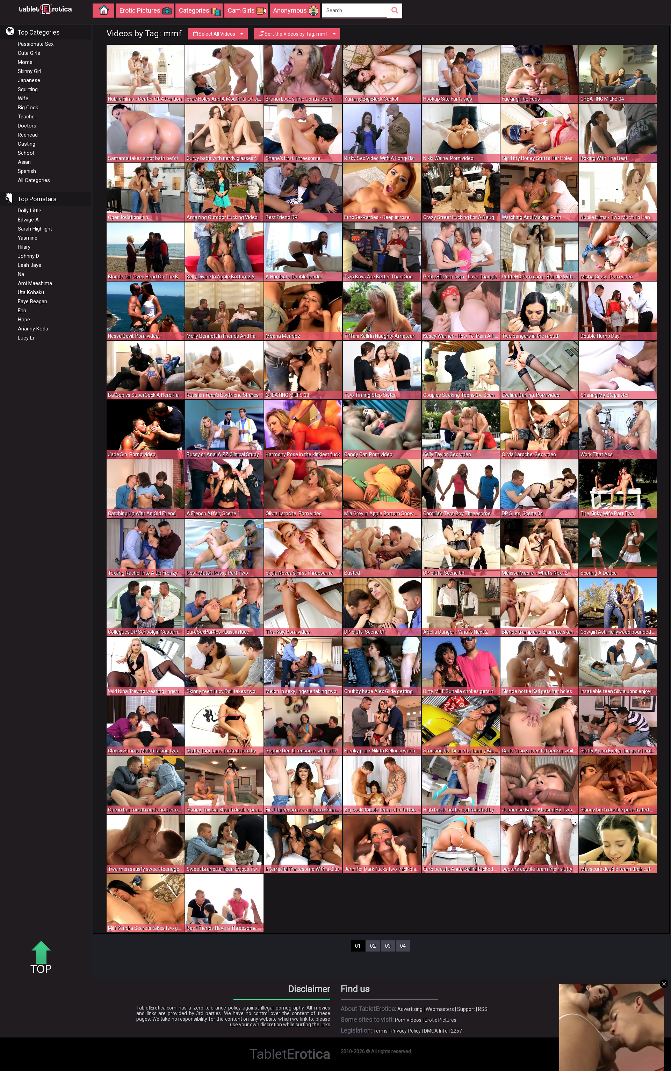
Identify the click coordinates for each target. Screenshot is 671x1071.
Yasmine (27, 238)
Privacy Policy (406, 1031)
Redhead (28, 135)
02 (373, 946)
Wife (23, 98)
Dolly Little (29, 210)
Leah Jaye (29, 265)
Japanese (29, 80)
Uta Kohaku (31, 292)
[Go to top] (43, 957)
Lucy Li (26, 338)
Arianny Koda (33, 329)
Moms (25, 62)
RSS (483, 1009)
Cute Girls (29, 53)
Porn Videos (408, 1020)
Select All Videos (217, 34)
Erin (22, 310)
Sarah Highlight (35, 229)
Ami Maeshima (35, 283)
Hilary (24, 247)
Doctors (27, 126)
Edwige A (28, 220)
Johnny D (28, 256)
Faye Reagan (32, 301)
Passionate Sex (35, 44)
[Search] (394, 10)
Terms (380, 1031)
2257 (456, 1031)
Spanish (27, 171)
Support (466, 1009)
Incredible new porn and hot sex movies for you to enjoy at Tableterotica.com (45, 8)
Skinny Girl (29, 71)
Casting (26, 144)
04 (403, 946)
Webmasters (440, 1009)
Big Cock (28, 107)
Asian (24, 162)
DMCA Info (436, 1031)
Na (21, 274)
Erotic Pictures (440, 1020)
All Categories (34, 180)
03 (388, 946)
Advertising (410, 1009)
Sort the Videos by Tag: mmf (296, 34)
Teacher (27, 117)
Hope (24, 319)
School (26, 153)
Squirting (28, 89)
